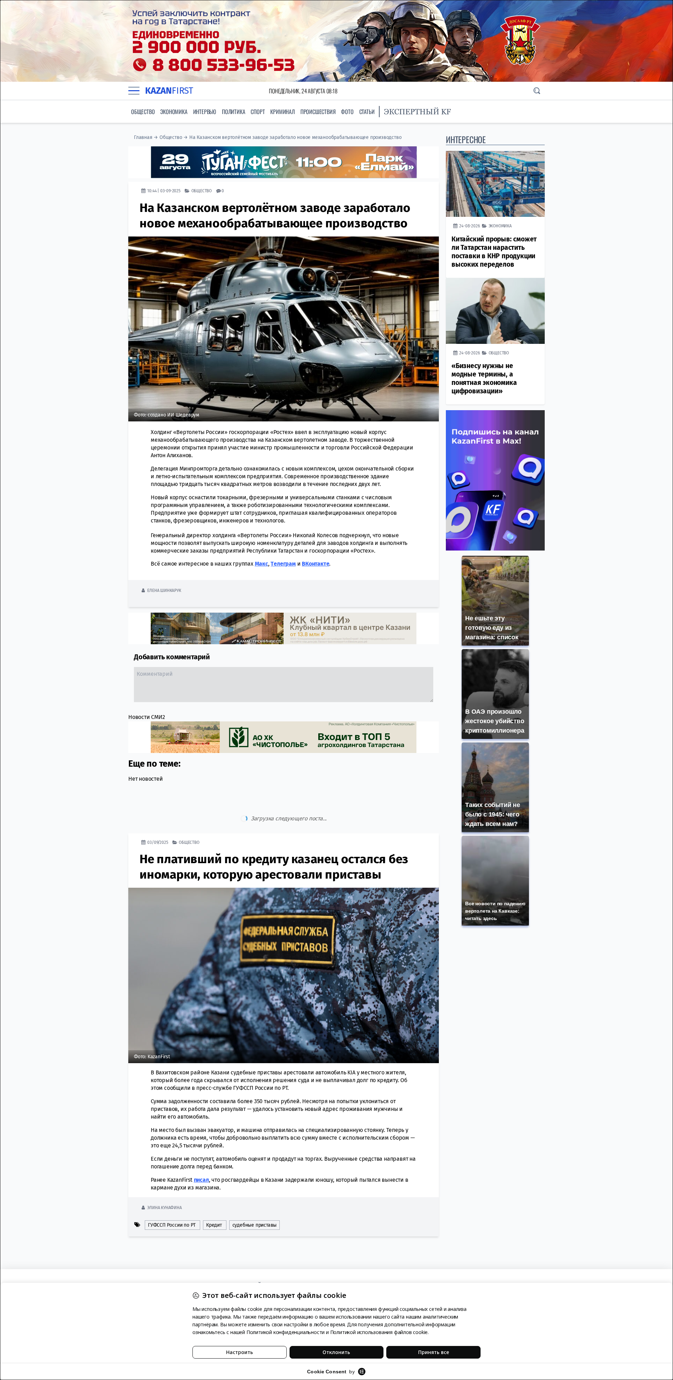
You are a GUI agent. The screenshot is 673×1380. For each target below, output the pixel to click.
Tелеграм (283, 563)
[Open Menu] (134, 90)
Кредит (214, 1196)
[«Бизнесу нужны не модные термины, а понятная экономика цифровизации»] (495, 311)
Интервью (204, 111)
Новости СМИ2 (146, 717)
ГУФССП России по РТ (172, 1196)
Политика (233, 111)
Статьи (367, 111)
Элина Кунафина (164, 1178)
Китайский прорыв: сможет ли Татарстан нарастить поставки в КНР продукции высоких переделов (494, 251)
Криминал (282, 111)
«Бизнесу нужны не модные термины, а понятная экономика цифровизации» (484, 378)
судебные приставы (254, 1196)
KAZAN (169, 90)
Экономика (173, 111)
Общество (143, 111)
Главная (143, 137)
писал (201, 1150)
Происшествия (318, 111)
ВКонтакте (315, 563)
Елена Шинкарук (164, 590)
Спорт (258, 111)
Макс (261, 563)
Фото (347, 111)
